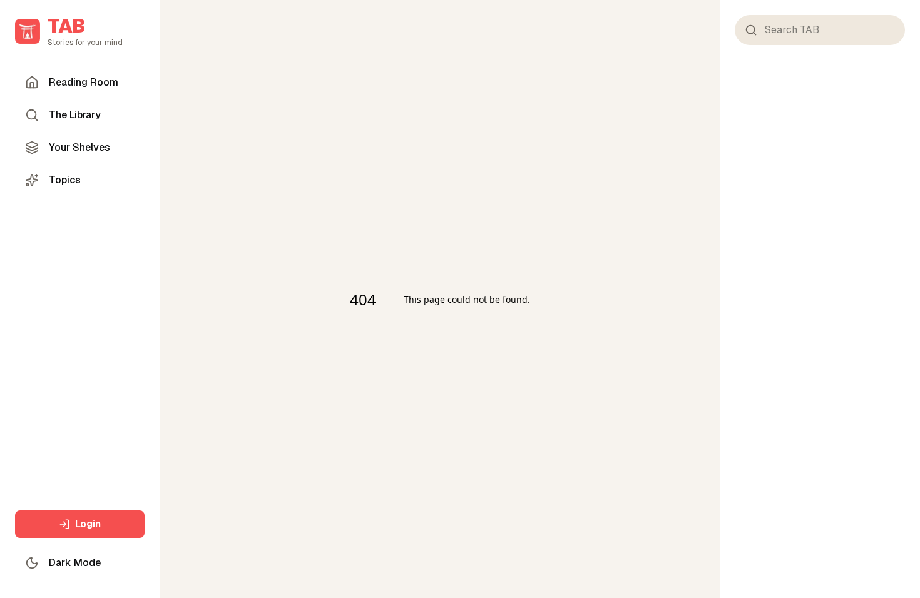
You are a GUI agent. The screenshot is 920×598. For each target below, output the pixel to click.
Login (88, 523)
